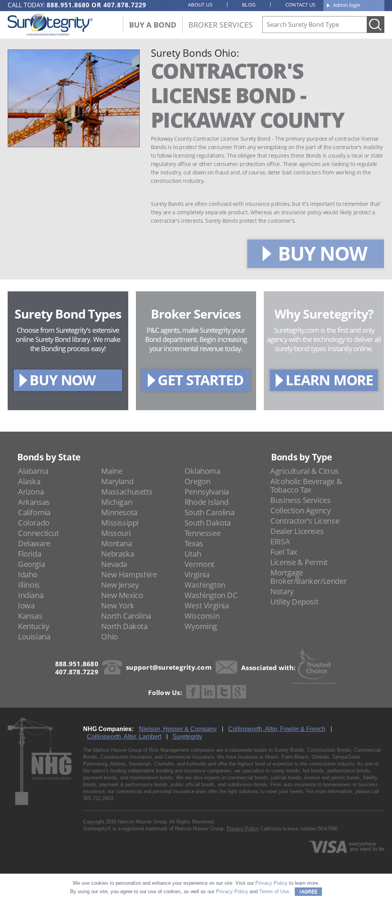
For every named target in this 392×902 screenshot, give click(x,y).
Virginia (197, 574)
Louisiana (34, 636)
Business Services (300, 500)
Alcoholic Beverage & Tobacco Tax (306, 485)
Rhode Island (207, 502)
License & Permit (299, 562)
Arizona (31, 491)
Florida (29, 554)
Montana (116, 543)
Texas (194, 543)
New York (117, 605)
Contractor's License (304, 521)
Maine (111, 471)
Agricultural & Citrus (304, 471)
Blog (249, 4)
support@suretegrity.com (169, 667)
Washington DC (211, 595)
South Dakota (208, 523)
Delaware (34, 543)
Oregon (198, 481)
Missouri (116, 533)
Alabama (33, 471)
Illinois (29, 585)
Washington (205, 585)
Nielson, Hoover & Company (178, 729)
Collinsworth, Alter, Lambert (124, 736)
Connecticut (38, 533)
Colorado (33, 523)
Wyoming (201, 626)
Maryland (117, 481)
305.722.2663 (98, 798)
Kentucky (33, 626)
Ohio (109, 636)
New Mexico (122, 595)
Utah (193, 554)
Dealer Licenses (296, 531)
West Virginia (207, 605)
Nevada (114, 564)
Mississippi (120, 523)
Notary (282, 591)
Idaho (28, 574)
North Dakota (124, 626)
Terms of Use (274, 891)
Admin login (346, 5)
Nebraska (117, 554)
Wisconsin (202, 616)
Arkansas (34, 502)
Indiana (30, 595)
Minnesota (119, 512)
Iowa (26, 605)
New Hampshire (129, 574)
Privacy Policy (243, 828)
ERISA (280, 541)
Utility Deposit (294, 601)
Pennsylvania (207, 491)
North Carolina (126, 616)
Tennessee (202, 533)
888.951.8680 (68, 5)
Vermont (199, 564)
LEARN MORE (329, 379)
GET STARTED (200, 379)
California (34, 512)
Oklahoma (202, 471)
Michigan (116, 502)
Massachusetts (126, 491)
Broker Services (220, 25)
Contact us (300, 4)
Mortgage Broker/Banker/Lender (308, 576)
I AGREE (308, 891)
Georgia (31, 564)
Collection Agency (300, 510)
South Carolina (209, 512)
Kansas (30, 616)
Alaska (29, 481)
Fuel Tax (283, 552)
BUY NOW (322, 253)
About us (200, 4)
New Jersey (120, 585)
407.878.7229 (124, 5)
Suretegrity (187, 736)
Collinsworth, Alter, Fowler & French (276, 729)
